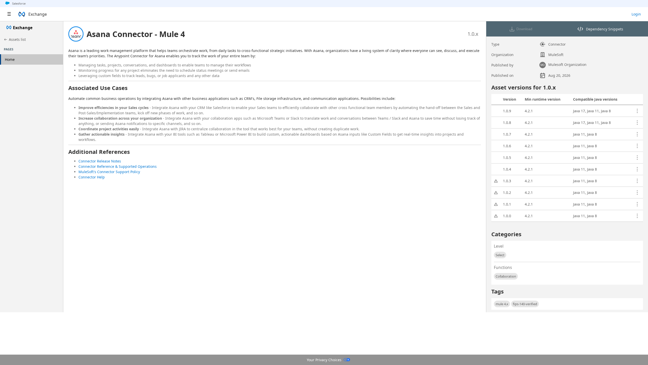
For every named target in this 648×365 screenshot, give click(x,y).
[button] (136, 34)
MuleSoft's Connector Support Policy (109, 171)
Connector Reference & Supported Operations (117, 166)
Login (636, 14)
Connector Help (91, 177)
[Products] (9, 14)
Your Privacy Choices (324, 359)
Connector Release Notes (99, 161)
